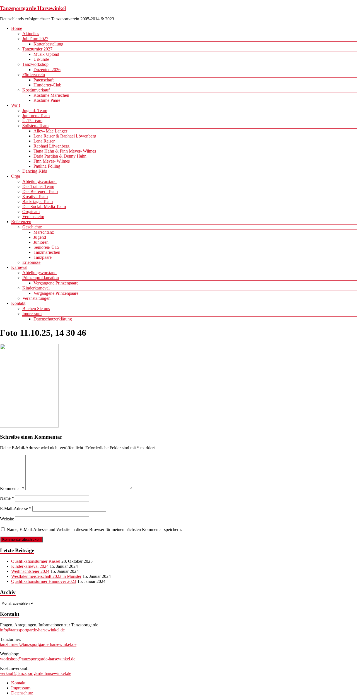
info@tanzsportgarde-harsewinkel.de (32, 629)
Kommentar (12, 488)
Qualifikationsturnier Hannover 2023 (43, 581)
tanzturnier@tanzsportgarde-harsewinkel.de (38, 644)
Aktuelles (30, 33)
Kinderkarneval (36, 288)
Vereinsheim (33, 216)
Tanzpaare (42, 257)
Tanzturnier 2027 (37, 49)
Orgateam (31, 211)
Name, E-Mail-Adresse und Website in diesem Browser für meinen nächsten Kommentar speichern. (94, 529)
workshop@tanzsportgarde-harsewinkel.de (37, 658)
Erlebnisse (31, 262)
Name (7, 498)
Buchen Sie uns (36, 308)
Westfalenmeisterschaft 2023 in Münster (46, 576)
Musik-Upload (46, 54)
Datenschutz (22, 693)
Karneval (19, 267)
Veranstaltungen (36, 298)
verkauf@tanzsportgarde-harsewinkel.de (35, 673)
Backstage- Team (37, 201)
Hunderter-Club (47, 85)
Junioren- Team (36, 115)
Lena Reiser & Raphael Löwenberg (64, 136)
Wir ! (15, 105)
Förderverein (33, 74)
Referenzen (21, 221)
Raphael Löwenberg (51, 146)
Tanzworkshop (35, 64)
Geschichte (32, 227)
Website (7, 518)
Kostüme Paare (46, 100)
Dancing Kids (34, 171)
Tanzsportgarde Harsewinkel (33, 8)
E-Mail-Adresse (15, 508)
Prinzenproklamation (40, 277)
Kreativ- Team (35, 196)
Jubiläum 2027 (35, 38)
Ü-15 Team (32, 120)
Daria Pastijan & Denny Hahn (59, 156)
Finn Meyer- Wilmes (51, 161)
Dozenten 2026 (47, 69)
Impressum (32, 313)
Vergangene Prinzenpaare (55, 283)
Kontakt (18, 303)
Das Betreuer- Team (40, 191)
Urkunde (41, 59)
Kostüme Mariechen (51, 95)
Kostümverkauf (36, 90)
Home (16, 28)
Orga (15, 176)
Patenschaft (43, 80)
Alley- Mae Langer (50, 131)
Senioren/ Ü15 (46, 247)
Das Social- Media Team (44, 206)
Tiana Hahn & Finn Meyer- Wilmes (64, 151)
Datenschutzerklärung (52, 319)
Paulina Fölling (46, 166)
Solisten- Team (35, 125)
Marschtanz (43, 232)
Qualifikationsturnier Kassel (35, 561)
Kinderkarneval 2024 (30, 566)
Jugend (39, 237)
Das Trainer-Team (38, 186)
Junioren (41, 242)
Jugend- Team (34, 110)
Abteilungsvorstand (39, 181)
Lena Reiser (44, 141)
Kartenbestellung (48, 44)
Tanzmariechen (46, 252)
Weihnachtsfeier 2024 (30, 571)
